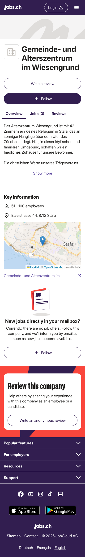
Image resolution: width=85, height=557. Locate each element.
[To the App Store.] (24, 510)
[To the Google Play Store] (60, 510)
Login (52, 7)
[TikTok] (50, 494)
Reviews (59, 113)
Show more (42, 173)
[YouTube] (31, 494)
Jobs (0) (37, 113)
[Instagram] (41, 494)
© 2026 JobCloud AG (60, 535)
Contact (31, 535)
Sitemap (14, 535)
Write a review (42, 83)
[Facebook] (21, 494)
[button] (42, 443)
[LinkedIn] (60, 494)
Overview (14, 113)
